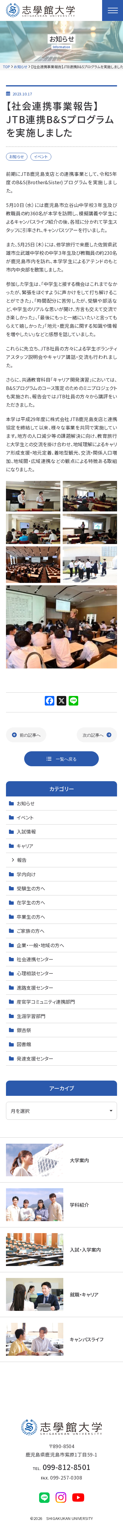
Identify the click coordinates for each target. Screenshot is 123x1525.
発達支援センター (35, 1058)
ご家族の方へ (30, 930)
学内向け (26, 874)
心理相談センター (35, 973)
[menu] (112, 10)
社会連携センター (35, 959)
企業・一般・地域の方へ (40, 945)
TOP (6, 66)
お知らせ (20, 66)
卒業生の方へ (31, 916)
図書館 (24, 1044)
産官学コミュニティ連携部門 (46, 1001)
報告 (22, 859)
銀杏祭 (24, 1030)
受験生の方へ (31, 888)
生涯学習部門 (31, 1016)
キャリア (25, 845)
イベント (25, 817)
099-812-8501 (62, 1467)
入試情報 (26, 831)
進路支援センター (35, 987)
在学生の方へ (31, 902)
